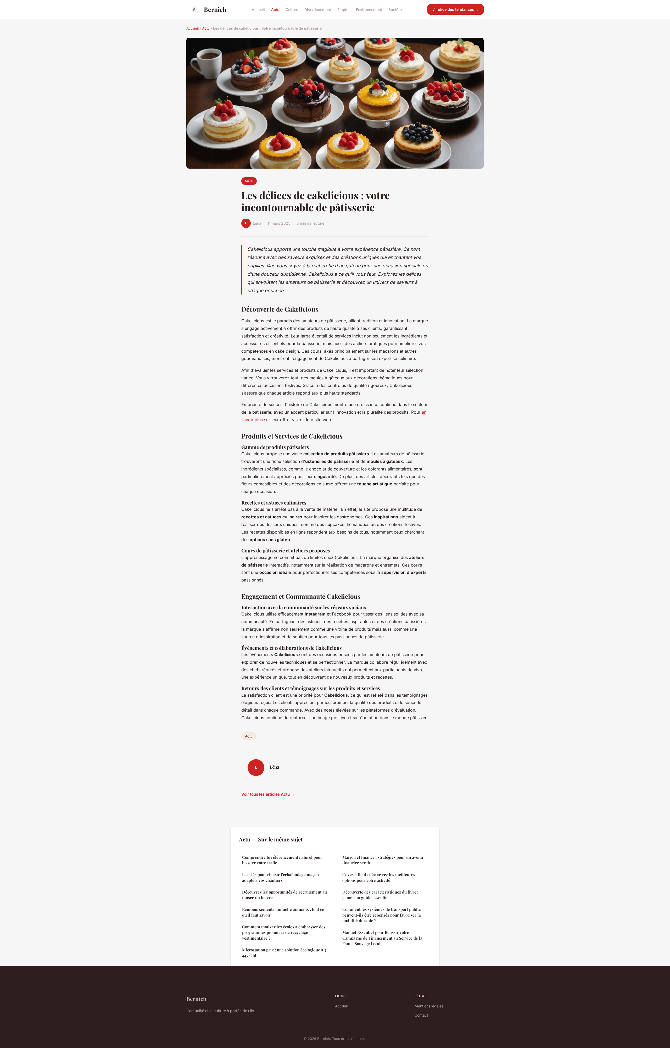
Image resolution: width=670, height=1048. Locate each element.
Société (395, 9)
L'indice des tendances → (455, 9)
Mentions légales (429, 1006)
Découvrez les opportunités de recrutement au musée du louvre (284, 894)
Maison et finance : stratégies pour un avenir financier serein (383, 860)
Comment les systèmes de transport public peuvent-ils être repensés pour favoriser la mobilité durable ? (381, 915)
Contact (421, 1015)
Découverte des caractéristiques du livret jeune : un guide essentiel (380, 894)
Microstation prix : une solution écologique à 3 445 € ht (284, 952)
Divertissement (317, 9)
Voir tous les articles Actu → (268, 794)
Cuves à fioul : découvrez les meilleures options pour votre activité (378, 877)
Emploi (343, 9)
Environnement (369, 9)
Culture (292, 9)
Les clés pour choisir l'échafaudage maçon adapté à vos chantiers (280, 877)
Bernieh (215, 9)
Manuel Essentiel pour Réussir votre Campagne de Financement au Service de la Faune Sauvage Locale (382, 938)
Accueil (258, 9)
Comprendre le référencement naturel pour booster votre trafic (282, 860)
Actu (275, 9)
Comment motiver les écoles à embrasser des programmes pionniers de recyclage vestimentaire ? (283, 932)
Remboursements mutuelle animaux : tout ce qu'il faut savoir (283, 912)
